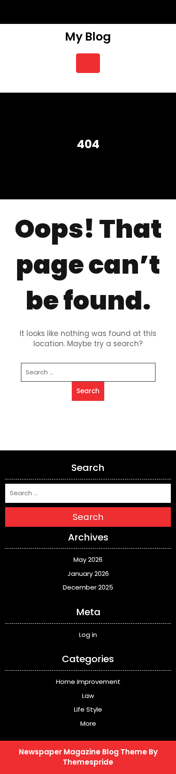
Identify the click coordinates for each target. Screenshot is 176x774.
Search (88, 390)
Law (88, 695)
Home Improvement (88, 681)
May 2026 (88, 559)
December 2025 (88, 587)
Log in (88, 634)
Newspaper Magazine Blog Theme (83, 752)
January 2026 (88, 573)
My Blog (88, 36)
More (88, 723)
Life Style (88, 709)
